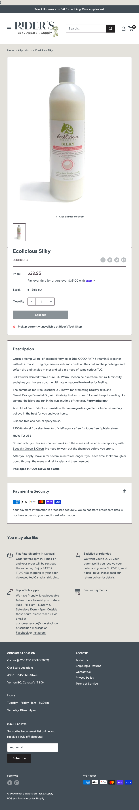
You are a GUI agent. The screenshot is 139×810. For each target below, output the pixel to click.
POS (9, 798)
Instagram (39, 632)
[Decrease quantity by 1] (31, 301)
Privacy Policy (85, 677)
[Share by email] (123, 259)
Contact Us (83, 672)
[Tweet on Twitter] (116, 259)
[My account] (123, 29)
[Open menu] (9, 28)
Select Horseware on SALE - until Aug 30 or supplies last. (69, 9)
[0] (131, 28)
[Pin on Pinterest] (109, 259)
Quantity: (19, 301)
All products (25, 50)
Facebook (22, 632)
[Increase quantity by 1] (50, 301)
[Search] (110, 29)
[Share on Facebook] (103, 259)
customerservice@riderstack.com (38, 623)
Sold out (40, 315)
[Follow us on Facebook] (9, 782)
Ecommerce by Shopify (31, 798)
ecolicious (20, 260)
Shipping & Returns (88, 666)
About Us (82, 660)
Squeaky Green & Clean (28, 448)
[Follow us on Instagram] (16, 782)
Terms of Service (87, 683)
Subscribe (19, 758)
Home (10, 50)
